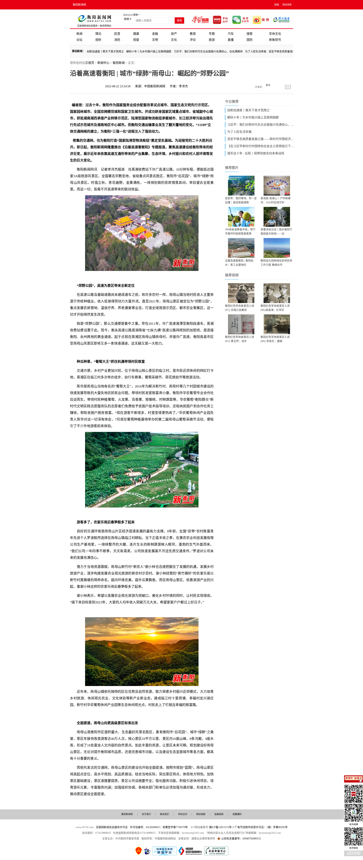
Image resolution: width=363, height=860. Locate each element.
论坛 (79, 39)
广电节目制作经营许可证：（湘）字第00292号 (261, 827)
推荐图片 (232, 168)
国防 (250, 39)
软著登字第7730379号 (175, 827)
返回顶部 (353, 853)
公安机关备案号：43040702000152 (241, 838)
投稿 (276, 4)
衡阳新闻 (119, 62)
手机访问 (182, 814)
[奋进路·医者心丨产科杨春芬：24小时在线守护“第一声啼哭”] (277, 186)
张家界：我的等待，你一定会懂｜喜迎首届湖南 (241, 200)
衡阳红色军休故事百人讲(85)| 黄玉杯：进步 (239, 339)
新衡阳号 (275, 39)
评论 (193, 39)
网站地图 (287, 4)
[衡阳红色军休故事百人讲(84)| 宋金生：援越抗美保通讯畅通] (277, 324)
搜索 (250, 33)
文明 (155, 39)
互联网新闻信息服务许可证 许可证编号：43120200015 (128, 827)
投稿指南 (218, 814)
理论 (98, 33)
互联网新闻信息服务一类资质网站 (94, 26)
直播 (231, 39)
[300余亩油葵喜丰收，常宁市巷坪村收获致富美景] (241, 217)
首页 (91, 62)
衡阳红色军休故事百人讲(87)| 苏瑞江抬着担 (239, 307)
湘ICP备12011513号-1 (221, 827)
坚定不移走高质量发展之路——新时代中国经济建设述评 (261, 139)
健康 (136, 33)
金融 (155, 33)
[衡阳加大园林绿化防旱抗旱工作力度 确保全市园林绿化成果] (277, 248)
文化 (174, 39)
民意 (117, 33)
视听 (98, 39)
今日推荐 (232, 102)
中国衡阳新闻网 (154, 86)
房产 (174, 33)
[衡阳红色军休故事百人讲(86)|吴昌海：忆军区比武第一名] (277, 293)
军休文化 (275, 33)
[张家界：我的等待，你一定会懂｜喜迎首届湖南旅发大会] (241, 186)
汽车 (231, 33)
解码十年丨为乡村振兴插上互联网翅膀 (148, 51)
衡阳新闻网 (79, 4)
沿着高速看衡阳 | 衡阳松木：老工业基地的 (239, 262)
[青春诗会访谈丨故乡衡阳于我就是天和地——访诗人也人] (277, 217)
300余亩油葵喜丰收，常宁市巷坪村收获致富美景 (240, 231)
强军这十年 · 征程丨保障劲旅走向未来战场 (255, 153)
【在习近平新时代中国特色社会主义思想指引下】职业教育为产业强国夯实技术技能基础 (261, 146)
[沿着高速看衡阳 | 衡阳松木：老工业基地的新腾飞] (241, 248)
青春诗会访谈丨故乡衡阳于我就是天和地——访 (276, 231)
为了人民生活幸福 (255, 51)
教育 (193, 33)
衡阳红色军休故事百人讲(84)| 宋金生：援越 (275, 339)
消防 (117, 39)
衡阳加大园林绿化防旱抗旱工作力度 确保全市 (276, 262)
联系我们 (164, 814)
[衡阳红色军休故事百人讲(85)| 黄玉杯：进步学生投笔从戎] (241, 324)
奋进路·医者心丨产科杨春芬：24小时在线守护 (276, 200)
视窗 (136, 39)
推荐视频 (232, 275)
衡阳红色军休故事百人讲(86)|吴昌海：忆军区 (275, 307)
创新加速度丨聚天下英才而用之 (105, 51)
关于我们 (146, 814)
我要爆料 (237, 814)
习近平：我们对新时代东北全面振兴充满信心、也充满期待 (208, 51)
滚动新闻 (77, 51)
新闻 (79, 33)
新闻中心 (103, 62)
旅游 (212, 39)
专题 (212, 33)
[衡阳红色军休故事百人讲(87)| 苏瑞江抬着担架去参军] (241, 293)
